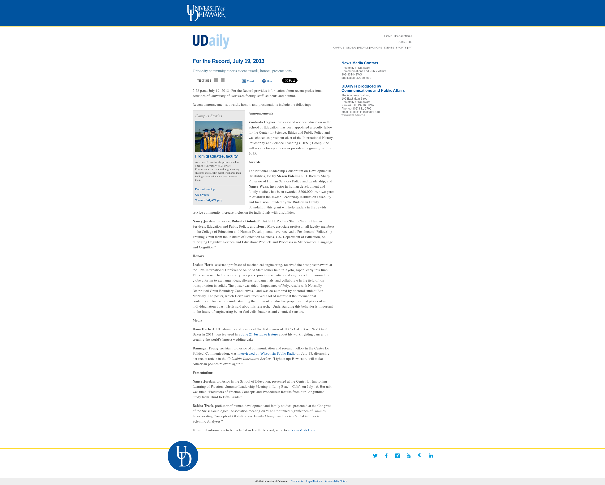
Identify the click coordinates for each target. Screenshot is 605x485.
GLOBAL (351, 47)
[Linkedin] (431, 455)
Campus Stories (208, 116)
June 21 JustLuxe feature (259, 334)
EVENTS (389, 47)
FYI (410, 47)
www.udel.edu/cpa (353, 115)
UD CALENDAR (403, 36)
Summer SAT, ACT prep (208, 200)
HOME (388, 36)
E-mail (250, 81)
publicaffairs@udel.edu (356, 77)
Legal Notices (314, 481)
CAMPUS (338, 47)
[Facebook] (386, 455)
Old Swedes (202, 194)
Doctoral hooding (205, 189)
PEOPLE (363, 47)
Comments (297, 481)
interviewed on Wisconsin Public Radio (267, 353)
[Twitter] (375, 455)
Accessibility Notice (336, 481)
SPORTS (401, 47)
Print (269, 81)
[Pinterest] (420, 455)
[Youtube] (408, 455)
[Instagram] (397, 455)
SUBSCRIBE (405, 41)
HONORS (376, 47)
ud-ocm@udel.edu (301, 430)
